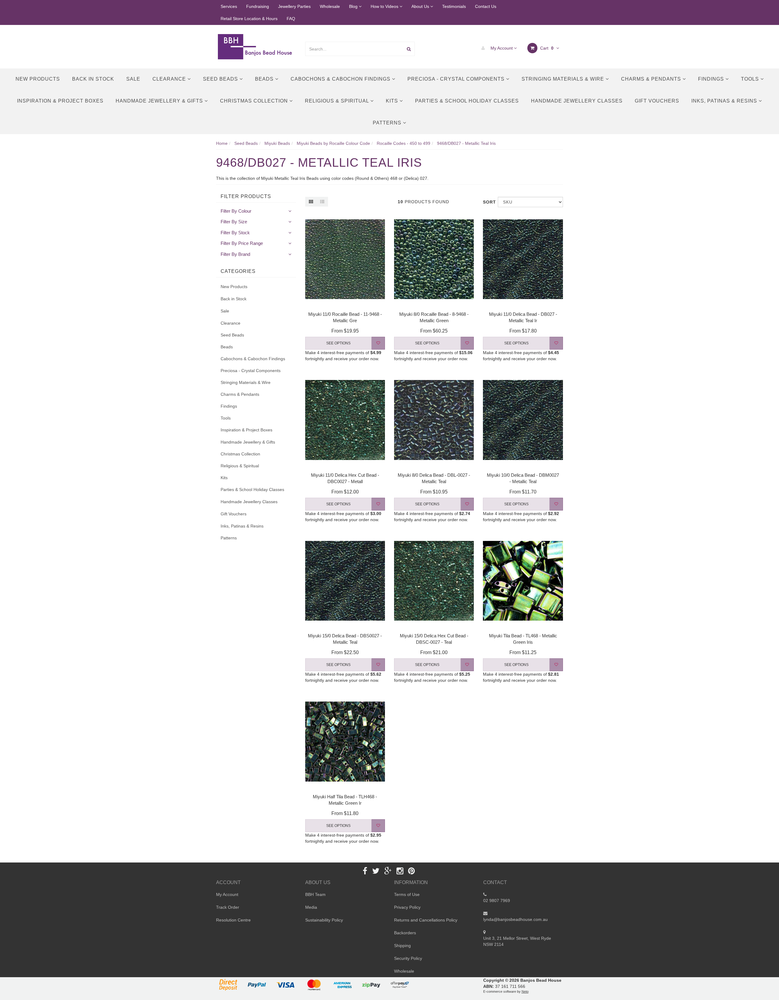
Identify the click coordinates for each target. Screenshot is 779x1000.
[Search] (408, 49)
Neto (525, 991)
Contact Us (485, 6)
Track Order (227, 907)
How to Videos (385, 6)
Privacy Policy (407, 907)
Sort (488, 202)
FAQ (291, 18)
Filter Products (246, 196)
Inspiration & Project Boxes (60, 100)
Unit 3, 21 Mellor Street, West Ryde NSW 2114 (517, 941)
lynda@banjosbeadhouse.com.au (515, 919)
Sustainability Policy (324, 920)
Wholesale (330, 6)
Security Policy (408, 958)
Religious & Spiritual (337, 100)
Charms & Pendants (652, 79)
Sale (133, 79)
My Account (501, 48)
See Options (338, 343)
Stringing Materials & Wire (564, 79)
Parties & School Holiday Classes (467, 100)
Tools (750, 79)
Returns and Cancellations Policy (425, 920)
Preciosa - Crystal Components (456, 79)
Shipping (402, 945)
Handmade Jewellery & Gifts (160, 100)
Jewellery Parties (294, 6)
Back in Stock (93, 79)
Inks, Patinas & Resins (725, 100)
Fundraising (257, 6)
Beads (265, 79)
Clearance (169, 79)
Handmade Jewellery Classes (577, 100)
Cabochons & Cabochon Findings (341, 79)
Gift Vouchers (657, 100)
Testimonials (454, 6)
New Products (38, 79)
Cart (546, 48)
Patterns (388, 122)
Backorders (405, 932)
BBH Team (315, 894)
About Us (420, 6)
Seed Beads (221, 79)
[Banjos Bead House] (256, 46)
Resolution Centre (233, 920)
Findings (711, 79)
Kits (393, 100)
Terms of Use (407, 894)
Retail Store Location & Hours (249, 18)
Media (311, 907)
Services (229, 6)
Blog (354, 6)
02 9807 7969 (496, 900)
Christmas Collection (254, 100)
